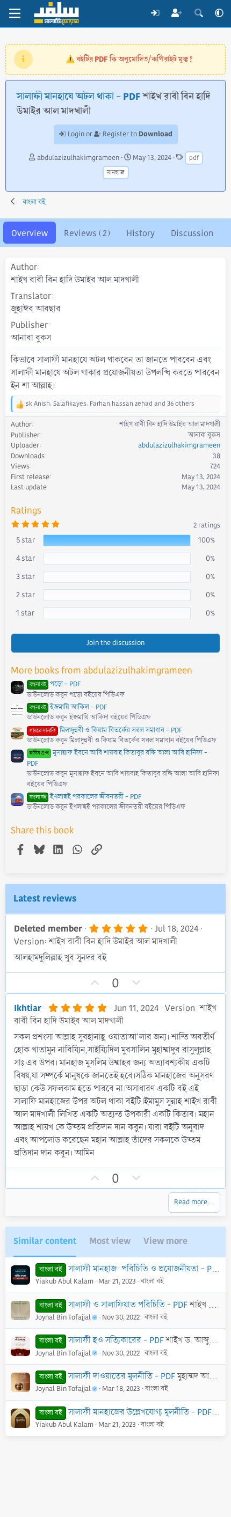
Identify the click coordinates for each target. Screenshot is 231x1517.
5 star (25, 539)
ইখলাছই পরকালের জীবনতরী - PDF (85, 797)
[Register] (177, 13)
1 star (25, 612)
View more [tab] (165, 1241)
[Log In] (155, 13)
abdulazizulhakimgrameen (78, 158)
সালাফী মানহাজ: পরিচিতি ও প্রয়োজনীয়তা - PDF (144, 1269)
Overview (29, 233)
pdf (194, 158)
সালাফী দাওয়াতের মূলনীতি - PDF (121, 1376)
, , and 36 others (110, 403)
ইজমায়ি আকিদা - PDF (68, 707)
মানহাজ (116, 172)
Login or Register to (119, 134)
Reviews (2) (87, 233)
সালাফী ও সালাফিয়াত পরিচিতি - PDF (127, 1305)
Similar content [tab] (44, 1241)
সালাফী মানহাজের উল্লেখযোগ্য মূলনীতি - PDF (140, 1412)
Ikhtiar (27, 1008)
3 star (25, 576)
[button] (219, 13)
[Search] (198, 13)
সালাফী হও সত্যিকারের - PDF (116, 1340)
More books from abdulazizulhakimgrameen (101, 670)
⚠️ (129, 59)
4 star (25, 558)
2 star (25, 594)
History (140, 233)
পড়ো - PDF (55, 684)
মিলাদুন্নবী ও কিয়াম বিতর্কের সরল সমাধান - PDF (106, 730)
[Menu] (14, 13)
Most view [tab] (110, 1241)
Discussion (192, 233)
